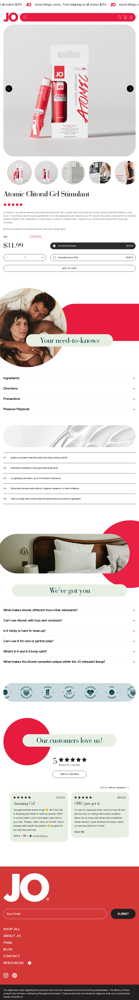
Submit (123, 914)
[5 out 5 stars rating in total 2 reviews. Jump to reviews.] (13, 204)
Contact (11, 956)
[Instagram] (5, 975)
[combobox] (114, 787)
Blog (7, 949)
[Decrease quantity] (7, 257)
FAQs (7, 942)
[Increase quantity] (43, 257)
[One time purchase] (92, 246)
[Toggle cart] (125, 17)
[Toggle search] (119, 17)
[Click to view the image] (19, 172)
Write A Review (70, 774)
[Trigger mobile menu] (24, 17)
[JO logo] (26, 887)
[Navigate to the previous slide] (8, 88)
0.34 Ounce (35, 236)
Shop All (11, 929)
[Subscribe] (92, 257)
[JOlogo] (10, 17)
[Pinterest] (14, 975)
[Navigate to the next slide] (130, 88)
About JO (12, 936)
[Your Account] (131, 17)
